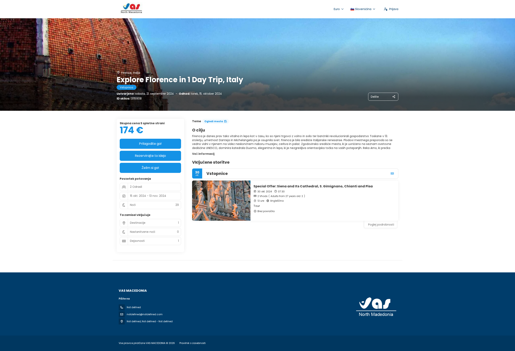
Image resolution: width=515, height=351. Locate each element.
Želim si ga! (150, 167)
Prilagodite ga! (150, 143)
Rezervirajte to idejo (150, 155)
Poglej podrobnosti (381, 225)
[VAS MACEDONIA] (375, 307)
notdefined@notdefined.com (145, 314)
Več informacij (203, 154)
